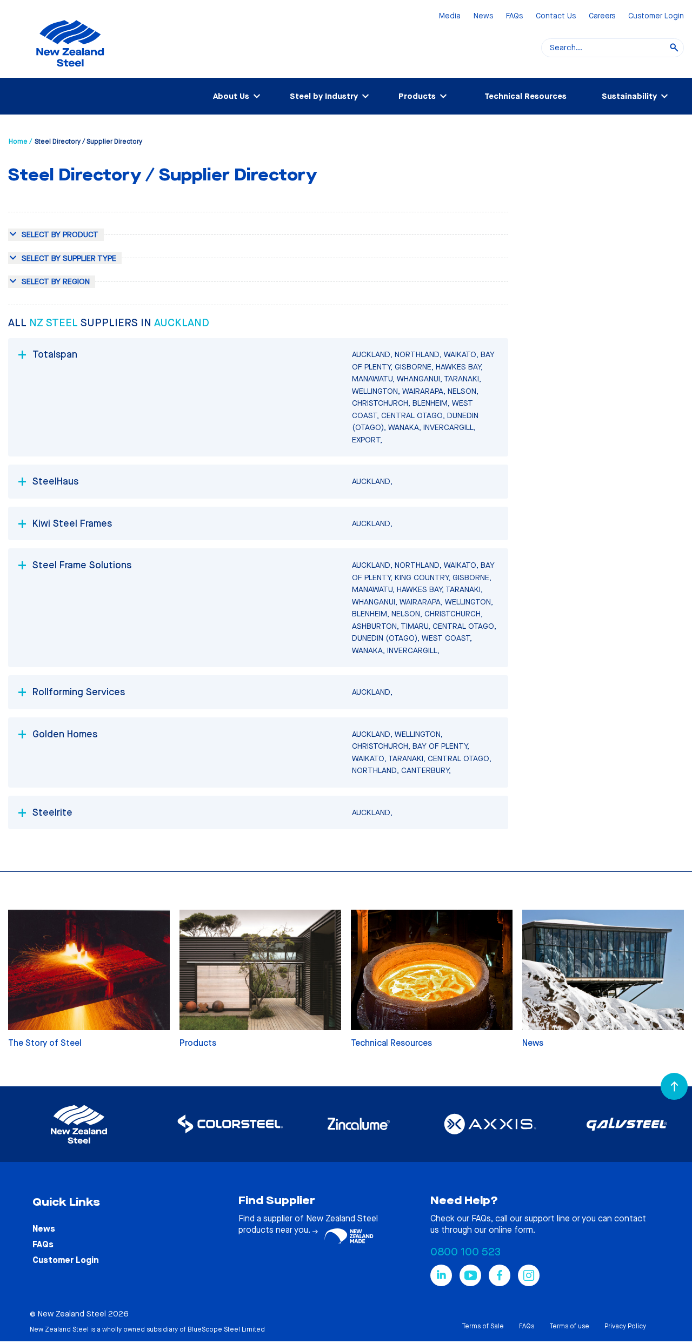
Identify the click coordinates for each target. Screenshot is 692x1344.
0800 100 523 (465, 1252)
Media (450, 16)
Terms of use (569, 1326)
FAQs (514, 16)
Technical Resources (525, 96)
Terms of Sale (483, 1326)
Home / (20, 141)
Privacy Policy (625, 1326)
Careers (602, 16)
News (483, 16)
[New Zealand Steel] (70, 73)
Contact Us (556, 16)
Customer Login (656, 16)
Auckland (181, 322)
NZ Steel (55, 322)
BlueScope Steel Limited (226, 1329)
